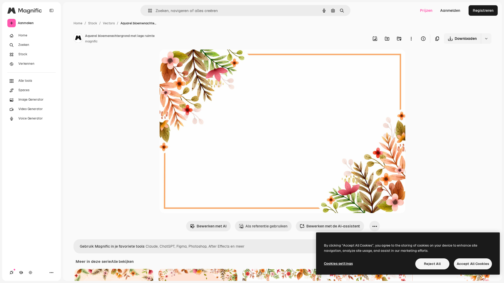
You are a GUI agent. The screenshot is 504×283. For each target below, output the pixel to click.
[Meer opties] (411, 38)
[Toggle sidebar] (51, 10)
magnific (91, 41)
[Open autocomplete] (148, 11)
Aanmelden (450, 10)
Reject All (432, 264)
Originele (194, 59)
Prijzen (426, 10)
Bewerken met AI (212, 226)
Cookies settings (338, 263)
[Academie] (21, 272)
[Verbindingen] (11, 272)
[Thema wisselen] (30, 272)
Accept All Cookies (473, 264)
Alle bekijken (122, 261)
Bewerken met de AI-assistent (333, 226)
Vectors (109, 23)
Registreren (483, 10)
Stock (92, 23)
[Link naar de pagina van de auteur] (78, 38)
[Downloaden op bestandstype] (486, 38)
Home (78, 23)
